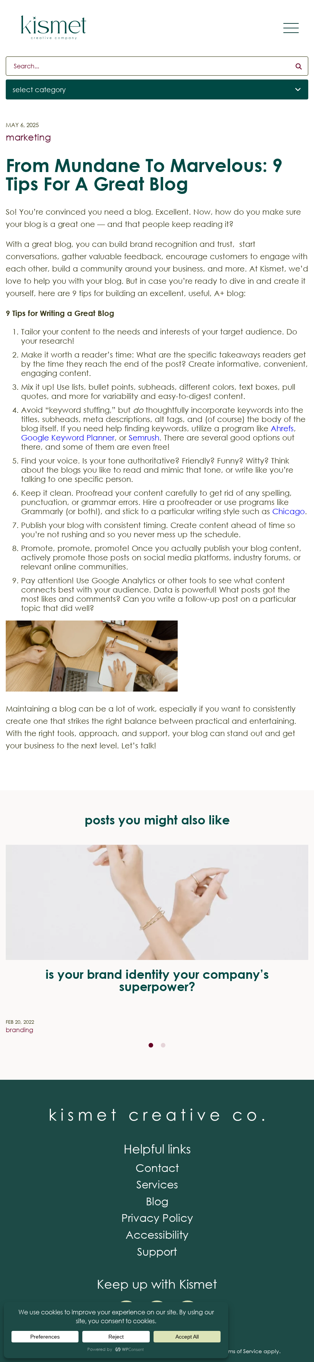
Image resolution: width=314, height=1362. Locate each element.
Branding (19, 1030)
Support (157, 1251)
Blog (157, 1200)
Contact (157, 1167)
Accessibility (157, 1234)
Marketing (28, 136)
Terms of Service (241, 1351)
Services (157, 1183)
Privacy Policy (157, 1217)
